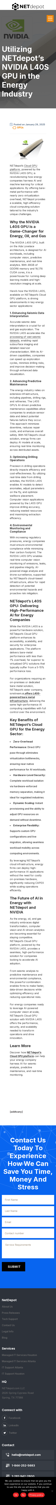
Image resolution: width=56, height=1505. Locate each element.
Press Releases (11, 1312)
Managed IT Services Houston (19, 1355)
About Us (7, 1306)
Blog (4, 1337)
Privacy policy (36, 1495)
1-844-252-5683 (23, 1465)
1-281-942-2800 (23, 1476)
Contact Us (8, 1325)
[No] (52, 1491)
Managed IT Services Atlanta (19, 1361)
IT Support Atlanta (12, 1367)
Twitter (12, 1432)
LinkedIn (13, 1425)
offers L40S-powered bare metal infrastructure (25, 697)
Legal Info (8, 1331)
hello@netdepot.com (26, 1454)
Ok (15, 1495)
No (23, 1495)
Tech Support (10, 1319)
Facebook (14, 1417)
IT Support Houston (13, 1373)
